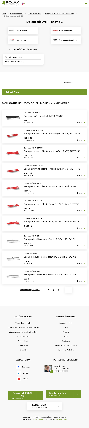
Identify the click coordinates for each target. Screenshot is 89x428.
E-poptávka (23, 345)
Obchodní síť (23, 341)
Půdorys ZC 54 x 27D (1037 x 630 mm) (59, 14)
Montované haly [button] (57, 394)
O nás (66, 327)
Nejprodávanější (26, 103)
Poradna (66, 332)
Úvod (4, 14)
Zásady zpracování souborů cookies (23, 332)
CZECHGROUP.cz (60, 419)
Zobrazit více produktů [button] (30, 290)
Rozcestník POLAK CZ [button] (22, 395)
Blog (66, 336)
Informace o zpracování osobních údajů (23, 327)
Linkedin (26, 373)
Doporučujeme (9, 103)
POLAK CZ (10, 2)
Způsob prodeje (23, 336)
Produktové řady (65, 323)
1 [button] (48, 290)
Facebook (26, 367)
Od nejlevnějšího (44, 103)
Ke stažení (66, 341)
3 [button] (58, 290)
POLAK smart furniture (14, 57)
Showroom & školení (66, 350)
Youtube (26, 379)
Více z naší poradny (13, 61)
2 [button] (53, 290)
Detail (80, 123)
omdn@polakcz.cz (61, 371)
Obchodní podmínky (23, 323)
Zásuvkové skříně (34, 14)
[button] (23, 3)
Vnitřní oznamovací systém (66, 345)
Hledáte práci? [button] (39, 406)
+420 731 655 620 (61, 369)
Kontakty (23, 350)
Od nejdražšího (61, 103)
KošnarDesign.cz (39, 419)
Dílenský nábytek (16, 14)
